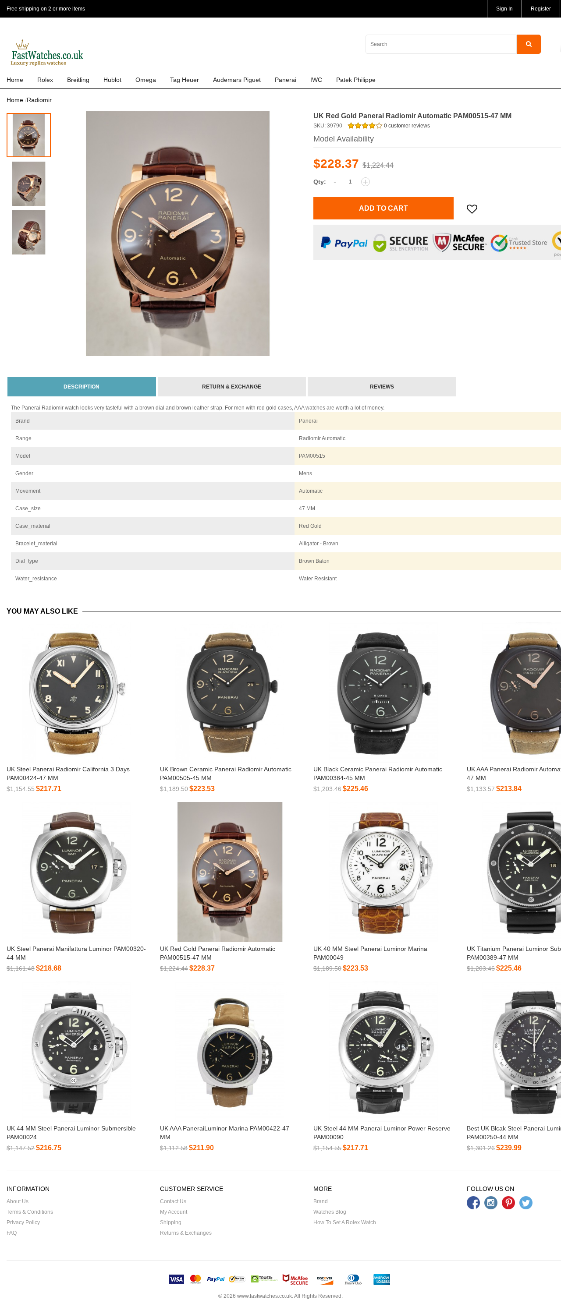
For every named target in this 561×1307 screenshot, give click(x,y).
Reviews (382, 387)
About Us (17, 1201)
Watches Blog (329, 1212)
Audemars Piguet (237, 79)
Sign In (504, 9)
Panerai (285, 79)
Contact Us (173, 1201)
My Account (173, 1212)
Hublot (112, 79)
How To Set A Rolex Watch (344, 1222)
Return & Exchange (231, 387)
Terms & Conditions (30, 1212)
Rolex (45, 79)
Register (541, 9)
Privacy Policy (23, 1222)
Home (15, 79)
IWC (316, 79)
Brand (320, 1201)
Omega (145, 79)
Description (81, 387)
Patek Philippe (356, 79)
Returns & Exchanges (186, 1233)
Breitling (78, 79)
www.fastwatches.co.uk (264, 1296)
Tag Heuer (184, 79)
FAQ (12, 1233)
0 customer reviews (406, 126)
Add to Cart (383, 208)
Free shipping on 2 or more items (46, 9)
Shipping (170, 1222)
